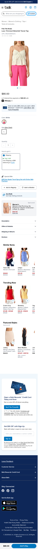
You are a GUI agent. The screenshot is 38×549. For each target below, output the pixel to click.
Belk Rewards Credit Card (11, 472)
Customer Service (8, 467)
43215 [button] (13, 162)
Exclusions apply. (21, 444)
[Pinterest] (7, 490)
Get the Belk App (7, 498)
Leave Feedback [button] (7, 461)
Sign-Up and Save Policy (27, 442)
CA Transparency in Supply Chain (12, 530)
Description (5, 221)
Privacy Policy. (12, 444)
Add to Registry (11, 187)
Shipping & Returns (8, 232)
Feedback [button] (33, 530)
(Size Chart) (8, 127)
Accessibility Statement (19, 525)
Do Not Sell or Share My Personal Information (19, 527)
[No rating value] (6, 36)
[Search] (3, 13)
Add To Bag (24, 546)
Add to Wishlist (29, 187)
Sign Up (8, 439)
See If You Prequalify (12, 407)
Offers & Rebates (7, 226)
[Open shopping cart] (35, 7)
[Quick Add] (13, 263)
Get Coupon (27, 2)
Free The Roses (7, 29)
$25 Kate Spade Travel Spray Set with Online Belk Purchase (17, 180)
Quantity (4, 141)
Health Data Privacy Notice (12, 523)
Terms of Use (14, 520)
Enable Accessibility (28, 523)
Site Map (26, 530)
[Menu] (2, 7)
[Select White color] (4, 122)
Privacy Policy (24, 520)
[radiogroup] (19, 131)
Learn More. (27, 108)
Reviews (4, 237)
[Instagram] (12, 490)
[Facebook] (3, 490)
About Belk (5, 478)
